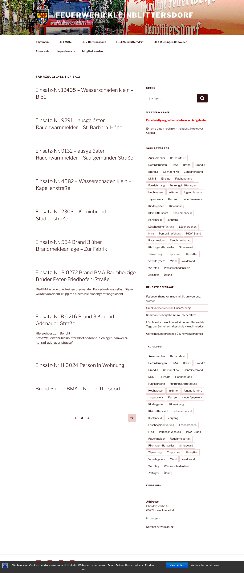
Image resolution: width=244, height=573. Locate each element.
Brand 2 (200, 164)
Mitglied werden (92, 51)
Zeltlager (153, 274)
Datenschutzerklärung (159, 526)
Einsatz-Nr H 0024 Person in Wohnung (79, 365)
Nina (151, 233)
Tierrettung (155, 254)
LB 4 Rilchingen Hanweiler (170, 42)
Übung (168, 274)
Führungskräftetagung (183, 185)
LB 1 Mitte (65, 42)
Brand (186, 164)
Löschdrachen (188, 226)
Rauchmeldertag (180, 240)
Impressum (153, 518)
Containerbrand (193, 171)
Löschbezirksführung (161, 226)
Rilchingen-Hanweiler (161, 247)
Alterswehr (42, 51)
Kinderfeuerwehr (192, 199)
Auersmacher (156, 158)
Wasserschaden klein (177, 267)
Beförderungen (157, 164)
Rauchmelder (156, 240)
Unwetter (191, 254)
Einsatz (165, 178)
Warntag (153, 267)
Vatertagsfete (156, 261)
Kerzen (172, 199)
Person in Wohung (170, 233)
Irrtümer (174, 192)
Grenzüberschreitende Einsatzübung (168, 307)
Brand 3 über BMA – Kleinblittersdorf (78, 389)
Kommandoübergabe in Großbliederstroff (171, 315)
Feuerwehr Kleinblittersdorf (124, 15)
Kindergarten (156, 206)
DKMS (152, 178)
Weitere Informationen (205, 565)
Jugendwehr (64, 51)
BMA (175, 164)
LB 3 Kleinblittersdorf (130, 42)
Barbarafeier (177, 158)
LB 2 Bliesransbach (94, 42)
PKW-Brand (193, 233)
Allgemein (42, 42)
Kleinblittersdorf (158, 212)
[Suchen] (202, 98)
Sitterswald (186, 247)
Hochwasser (156, 192)
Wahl (173, 261)
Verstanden (177, 565)
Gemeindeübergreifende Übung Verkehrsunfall (174, 333)
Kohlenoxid (155, 219)
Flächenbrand (183, 178)
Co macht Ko (171, 171)
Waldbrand (188, 261)
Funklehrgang (156, 185)
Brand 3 (153, 171)
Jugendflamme (193, 192)
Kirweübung (176, 206)
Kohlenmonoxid (182, 212)
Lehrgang (172, 219)
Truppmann (174, 254)
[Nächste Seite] (132, 418)
